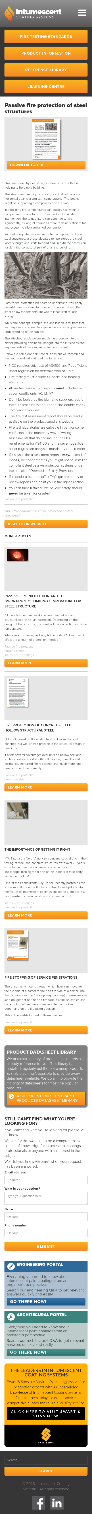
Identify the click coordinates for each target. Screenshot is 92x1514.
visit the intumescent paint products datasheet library (47, 1098)
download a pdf (27, 165)
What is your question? (22, 1188)
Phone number (15, 1225)
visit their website (27, 523)
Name (8, 1209)
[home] (32, 13)
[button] (75, 14)
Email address (15, 1172)
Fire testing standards (46, 36)
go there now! (28, 1301)
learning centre (46, 86)
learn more (20, 663)
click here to (46, 1413)
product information (46, 53)
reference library (46, 70)
